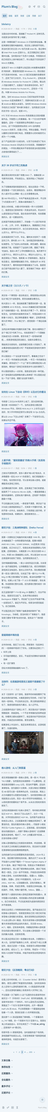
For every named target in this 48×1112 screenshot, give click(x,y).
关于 (40, 16)
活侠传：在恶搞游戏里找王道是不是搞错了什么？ (23, 683)
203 (30, 1052)
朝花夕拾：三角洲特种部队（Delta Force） (23, 527)
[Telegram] (34, 6)
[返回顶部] (42, 1106)
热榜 (34, 16)
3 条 (35, 290)
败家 (22, 16)
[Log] (3, 1107)
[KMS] (8, 1107)
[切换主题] (42, 1099)
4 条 (35, 532)
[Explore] (30, 6)
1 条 (35, 468)
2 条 (35, 772)
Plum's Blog (10, 6)
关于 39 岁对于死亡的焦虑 (14, 165)
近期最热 (6, 1073)
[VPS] (12, 1107)
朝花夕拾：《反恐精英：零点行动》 (18, 969)
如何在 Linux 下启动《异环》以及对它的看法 (24, 391)
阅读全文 (5, 156)
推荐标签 (6, 1067)
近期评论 (6, 1092)
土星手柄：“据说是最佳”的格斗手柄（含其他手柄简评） (23, 462)
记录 (28, 16)
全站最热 (6, 1080)
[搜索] (44, 6)
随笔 (10, 16)
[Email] (39, 6)
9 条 (35, 396)
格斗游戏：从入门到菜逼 (13, 767)
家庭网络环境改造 (10, 634)
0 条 (35, 29)
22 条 (35, 170)
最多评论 (6, 1086)
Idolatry (6, 24)
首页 (4, 16)
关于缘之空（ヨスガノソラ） (16, 285)
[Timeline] (17, 1107)
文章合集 (6, 1060)
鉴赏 (16, 16)
